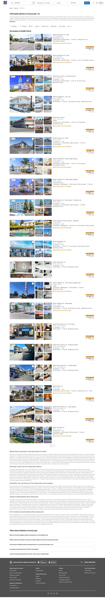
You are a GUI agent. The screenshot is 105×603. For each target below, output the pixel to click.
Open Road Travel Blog (15, 579)
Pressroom (38, 580)
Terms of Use (62, 575)
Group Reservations (14, 587)
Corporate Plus (13, 585)
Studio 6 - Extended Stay (16, 572)
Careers (37, 576)
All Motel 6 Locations (15, 575)
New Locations (13, 577)
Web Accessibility (63, 572)
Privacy (60, 570)
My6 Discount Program (90, 572)
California (16, 8)
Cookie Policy (88, 570)
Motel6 (11, 8)
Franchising (38, 578)
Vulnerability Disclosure (64, 579)
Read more (12, 21)
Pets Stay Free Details (64, 577)
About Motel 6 (13, 570)
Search (87, 3)
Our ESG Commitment (41, 583)
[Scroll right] (71, 26)
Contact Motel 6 (39, 570)
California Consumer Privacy (65, 582)
